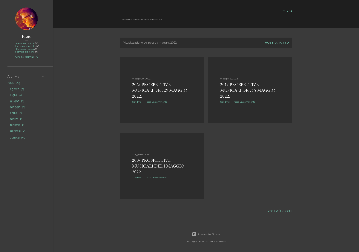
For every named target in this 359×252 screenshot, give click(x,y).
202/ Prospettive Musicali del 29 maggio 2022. (159, 90)
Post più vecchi (280, 211)
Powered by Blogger (209, 234)
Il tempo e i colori (25, 48)
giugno (16, 101)
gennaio (17, 131)
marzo (16, 119)
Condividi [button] (137, 101)
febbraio (17, 125)
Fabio (26, 36)
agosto (16, 89)
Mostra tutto (277, 42)
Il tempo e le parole (25, 46)
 (133, 11)
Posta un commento (156, 101)
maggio (17, 107)
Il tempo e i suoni (25, 43)
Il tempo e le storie (25, 51)
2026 (13, 83)
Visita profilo (26, 57)
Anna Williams (217, 241)
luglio (15, 95)
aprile (15, 113)
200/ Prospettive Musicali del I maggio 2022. (158, 166)
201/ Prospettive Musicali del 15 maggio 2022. (247, 90)
